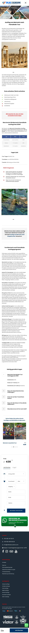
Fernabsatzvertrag (6, 571)
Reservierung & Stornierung (8, 573)
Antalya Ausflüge (6, 586)
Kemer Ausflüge (5, 592)
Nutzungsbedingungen (7, 567)
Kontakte (4, 562)
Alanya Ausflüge (5, 584)
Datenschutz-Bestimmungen (8, 569)
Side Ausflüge (5, 588)
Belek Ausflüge (5, 590)
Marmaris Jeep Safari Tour (10, 443)
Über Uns (4, 565)
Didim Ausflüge (5, 596)
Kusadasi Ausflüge (6, 594)
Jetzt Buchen (19, 630)
